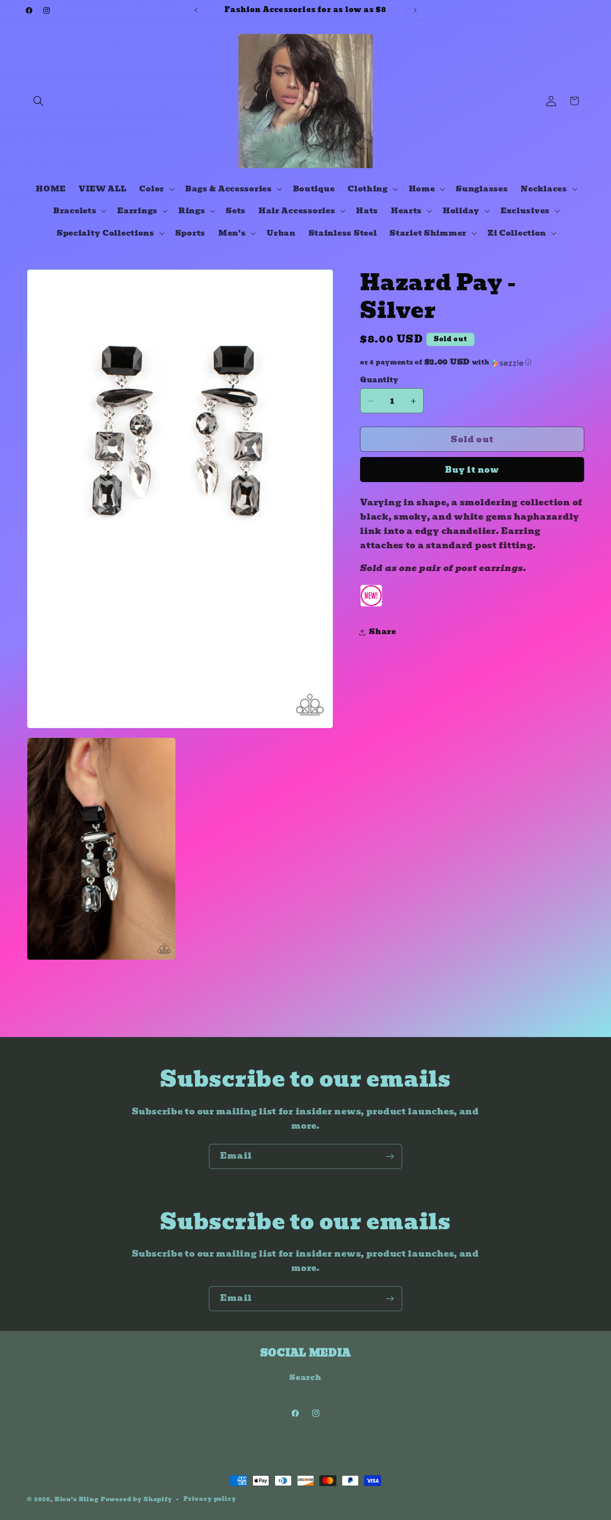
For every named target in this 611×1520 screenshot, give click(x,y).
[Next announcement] (415, 10)
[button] (39, 101)
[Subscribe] (390, 1156)
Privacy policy (209, 1499)
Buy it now (472, 470)
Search (305, 1378)
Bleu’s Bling (77, 1499)
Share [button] (382, 632)
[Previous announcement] (196, 10)
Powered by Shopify (136, 1499)
